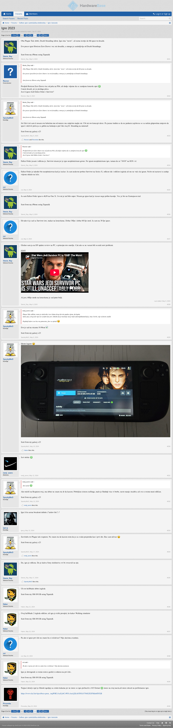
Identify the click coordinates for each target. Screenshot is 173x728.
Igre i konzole (15, 31)
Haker (29, 31)
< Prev (14, 35)
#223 (168, 136)
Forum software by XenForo (20, 725)
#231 (168, 475)
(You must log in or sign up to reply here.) (158, 711)
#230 (168, 446)
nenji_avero (8, 473)
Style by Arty (167, 725)
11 (31, 35)
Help (157, 723)
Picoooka (7, 704)
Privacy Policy (156, 725)
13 (38, 35)
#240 (168, 706)
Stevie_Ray (7, 56)
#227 (168, 239)
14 (41, 35)
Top (166, 723)
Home (162, 723)
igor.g (5, 528)
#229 (168, 337)
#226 (168, 214)
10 (28, 35)
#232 (168, 501)
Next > (46, 35)
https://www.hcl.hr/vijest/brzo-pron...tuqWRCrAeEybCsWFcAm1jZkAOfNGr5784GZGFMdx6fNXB (61, 693)
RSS (170, 723)
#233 (168, 530)
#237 (168, 631)
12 (35, 35)
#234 (168, 552)
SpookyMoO (8, 118)
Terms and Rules (145, 725)
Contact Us (150, 723)
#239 (168, 681)
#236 (168, 607)
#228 (168, 304)
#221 (168, 59)
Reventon (35, 139)
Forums (18, 14)
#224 (168, 165)
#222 (168, 96)
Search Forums (9, 19)
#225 (168, 190)
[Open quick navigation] (170, 23)
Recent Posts (22, 19)
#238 (168, 656)
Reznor (6, 81)
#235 (168, 577)
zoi (4, 187)
